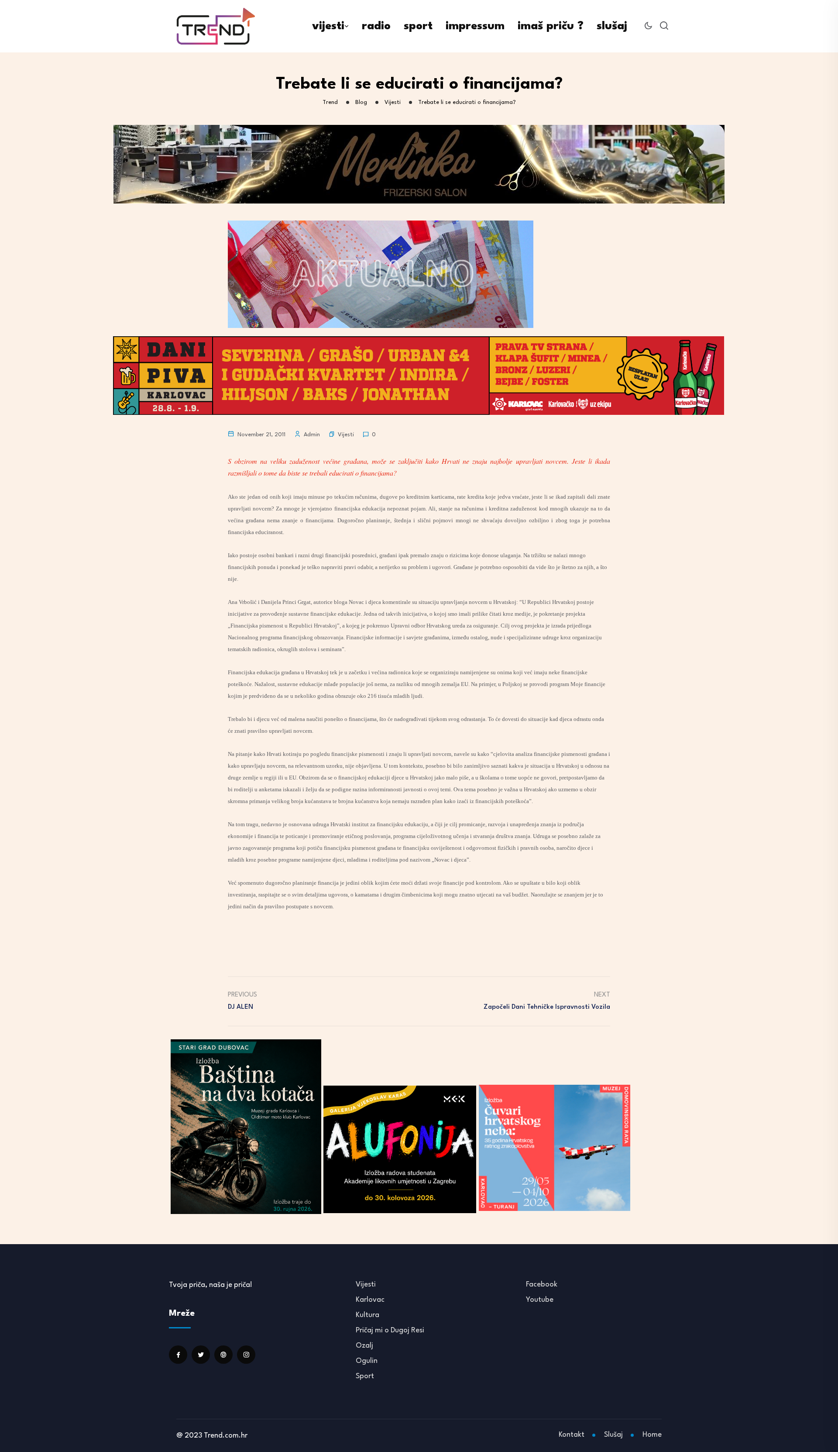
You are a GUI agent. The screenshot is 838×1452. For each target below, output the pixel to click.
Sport (365, 1376)
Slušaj (613, 1434)
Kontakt (571, 1434)
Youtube (539, 1300)
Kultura (367, 1315)
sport (418, 26)
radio (376, 26)
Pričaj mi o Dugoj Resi (390, 1330)
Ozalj (364, 1345)
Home (652, 1434)
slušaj (612, 26)
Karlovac (370, 1300)
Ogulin (367, 1361)
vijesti (328, 26)
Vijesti (346, 435)
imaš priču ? (551, 26)
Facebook (541, 1284)
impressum (475, 26)
